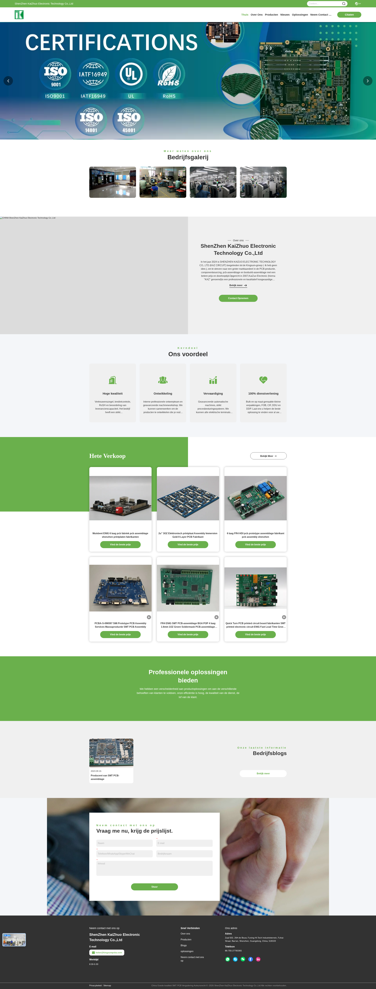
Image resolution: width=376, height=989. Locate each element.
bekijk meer (267, 456)
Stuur (154, 887)
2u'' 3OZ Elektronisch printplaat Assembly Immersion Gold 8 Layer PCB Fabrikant (187, 535)
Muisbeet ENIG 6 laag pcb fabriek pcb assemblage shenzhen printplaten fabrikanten (120, 535)
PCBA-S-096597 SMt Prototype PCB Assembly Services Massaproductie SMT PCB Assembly (120, 625)
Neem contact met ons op (192, 959)
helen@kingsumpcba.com (109, 952)
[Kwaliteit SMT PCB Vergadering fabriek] (188, 139)
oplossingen (300, 14)
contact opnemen (238, 298)
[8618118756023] (227, 959)
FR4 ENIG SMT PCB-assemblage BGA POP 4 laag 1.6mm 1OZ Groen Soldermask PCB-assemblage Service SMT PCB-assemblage (188, 625)
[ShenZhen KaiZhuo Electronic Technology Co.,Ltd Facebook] (250, 959)
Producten (186, 939)
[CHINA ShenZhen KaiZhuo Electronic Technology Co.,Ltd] (27, 218)
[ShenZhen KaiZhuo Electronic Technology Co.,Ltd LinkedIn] (258, 959)
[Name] (344, 4)
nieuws (285, 14)
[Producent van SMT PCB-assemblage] (111, 767)
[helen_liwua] (235, 959)
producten (271, 14)
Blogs (184, 945)
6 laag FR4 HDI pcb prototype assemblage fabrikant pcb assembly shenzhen (255, 535)
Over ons (185, 933)
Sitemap (107, 985)
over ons (257, 14)
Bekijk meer (235, 285)
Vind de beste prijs (120, 544)
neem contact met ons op (321, 14)
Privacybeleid (95, 985)
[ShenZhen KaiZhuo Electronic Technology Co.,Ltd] (31, 14)
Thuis (244, 14)
